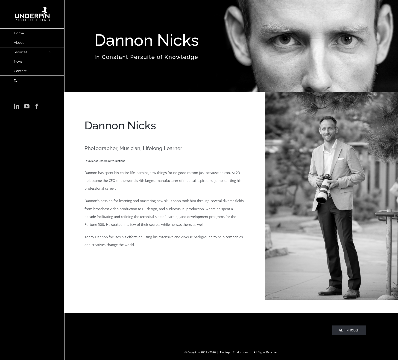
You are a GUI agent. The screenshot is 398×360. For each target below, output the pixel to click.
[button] (32, 80)
